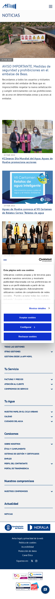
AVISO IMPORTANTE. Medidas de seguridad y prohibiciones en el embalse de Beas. (26, 70)
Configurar (25, 327)
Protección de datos (27, 551)
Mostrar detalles (37, 308)
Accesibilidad (27, 546)
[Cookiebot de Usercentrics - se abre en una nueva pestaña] (39, 260)
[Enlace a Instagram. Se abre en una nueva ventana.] (36, 561)
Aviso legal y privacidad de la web (27, 538)
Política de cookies (27, 542)
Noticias (8, 514)
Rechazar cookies (27, 336)
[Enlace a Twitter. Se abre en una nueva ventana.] (32, 561)
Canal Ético (27, 555)
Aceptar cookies (27, 317)
